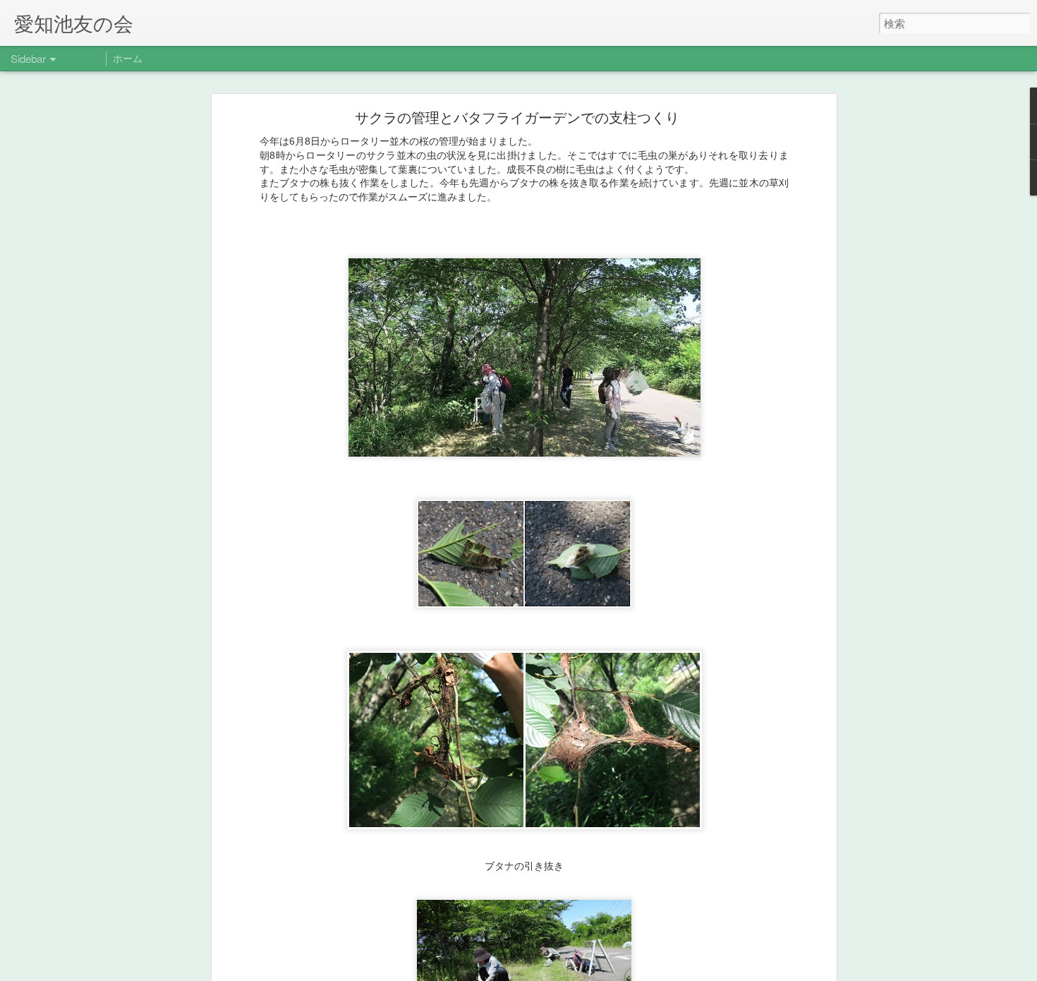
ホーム (127, 58)
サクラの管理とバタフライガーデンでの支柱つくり (510, 117)
